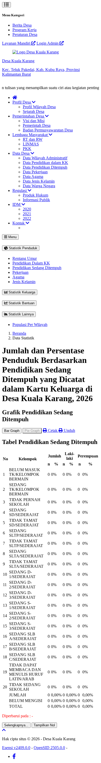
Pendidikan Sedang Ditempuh (36, 268)
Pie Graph (32, 431)
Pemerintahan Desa (28, 116)
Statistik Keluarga (21, 292)
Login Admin (48, 43)
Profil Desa (22, 102)
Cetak (53, 430)
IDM (16, 204)
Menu (12, 237)
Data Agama (33, 176)
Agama (18, 277)
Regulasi (20, 190)
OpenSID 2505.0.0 (49, 747)
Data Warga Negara (39, 186)
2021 (27, 214)
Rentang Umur (24, 258)
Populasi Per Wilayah (29, 324)
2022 (27, 218)
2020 (27, 209)
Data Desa (21, 153)
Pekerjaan (20, 272)
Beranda (19, 333)
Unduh (69, 430)
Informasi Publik (36, 200)
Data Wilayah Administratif (45, 158)
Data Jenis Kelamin (39, 181)
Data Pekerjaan (35, 172)
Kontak (19, 223)
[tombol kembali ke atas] (4, 730)
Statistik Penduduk (22, 248)
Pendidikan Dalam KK (31, 263)
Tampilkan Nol (44, 725)
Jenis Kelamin (23, 281)
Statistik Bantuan (21, 303)
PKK (27, 148)
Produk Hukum (35, 195)
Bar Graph (11, 431)
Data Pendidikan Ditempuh (45, 167)
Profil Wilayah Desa (39, 107)
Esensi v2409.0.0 (16, 747)
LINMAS (31, 144)
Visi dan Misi (34, 121)
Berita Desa (22, 25)
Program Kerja (24, 30)
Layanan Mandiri (16, 43)
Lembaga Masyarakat (30, 135)
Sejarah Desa (33, 111)
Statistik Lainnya (21, 314)
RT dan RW (32, 139)
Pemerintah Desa (37, 125)
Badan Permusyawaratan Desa (48, 130)
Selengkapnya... (16, 725)
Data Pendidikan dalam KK (45, 162)
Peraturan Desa (24, 34)
